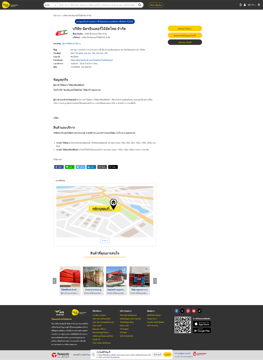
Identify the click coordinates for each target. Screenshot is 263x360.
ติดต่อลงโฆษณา (185, 28)
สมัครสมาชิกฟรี (184, 42)
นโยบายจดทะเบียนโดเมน (101, 343)
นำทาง (105, 240)
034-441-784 (89, 53)
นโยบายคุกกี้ (96, 325)
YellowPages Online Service (130, 318)
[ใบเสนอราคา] (240, 5)
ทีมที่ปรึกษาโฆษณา (154, 315)
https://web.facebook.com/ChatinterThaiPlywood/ (92, 60)
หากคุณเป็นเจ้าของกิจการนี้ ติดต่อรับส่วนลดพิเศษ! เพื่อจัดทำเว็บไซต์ (105, 21)
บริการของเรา (126, 310)
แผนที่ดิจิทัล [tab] (60, 180)
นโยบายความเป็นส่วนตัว (101, 318)
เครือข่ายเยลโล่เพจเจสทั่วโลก (102, 336)
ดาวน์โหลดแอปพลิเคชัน (201, 318)
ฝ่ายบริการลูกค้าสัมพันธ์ (155, 322)
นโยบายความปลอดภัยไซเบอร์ (103, 322)
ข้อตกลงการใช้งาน (99, 329)
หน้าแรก (57, 15)
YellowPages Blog (126, 322)
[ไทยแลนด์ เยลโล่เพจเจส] (182, 311)
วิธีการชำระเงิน (152, 325)
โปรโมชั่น (123, 332)
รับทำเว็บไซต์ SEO (126, 336)
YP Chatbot (124, 329)
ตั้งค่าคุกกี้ (157, 354)
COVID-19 (96, 339)
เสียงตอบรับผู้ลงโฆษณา (100, 332)
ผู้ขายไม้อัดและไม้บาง (71, 43)
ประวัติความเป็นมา (99, 315)
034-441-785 (102, 53)
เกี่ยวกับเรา (97, 310)
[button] (59, 167)
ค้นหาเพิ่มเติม (155, 5)
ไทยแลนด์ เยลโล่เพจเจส (61, 319)
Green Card (124, 325)
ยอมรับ (167, 354)
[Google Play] (202, 330)
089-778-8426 (77, 53)
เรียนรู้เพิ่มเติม (115, 357)
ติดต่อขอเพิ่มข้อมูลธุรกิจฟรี (185, 35)
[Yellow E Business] (176, 311)
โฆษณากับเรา (152, 318)
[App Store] (202, 323)
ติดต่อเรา (151, 310)
